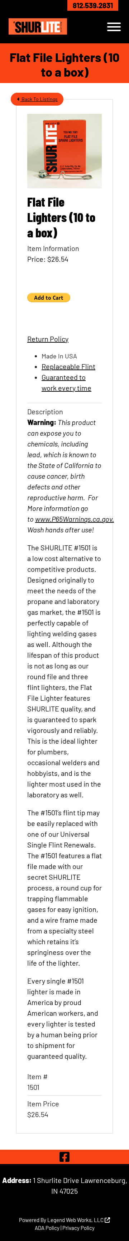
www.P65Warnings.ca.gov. (74, 519)
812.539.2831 (93, 5)
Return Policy (47, 338)
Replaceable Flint (68, 366)
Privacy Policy (78, 1228)
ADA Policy (47, 1228)
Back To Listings (39, 99)
